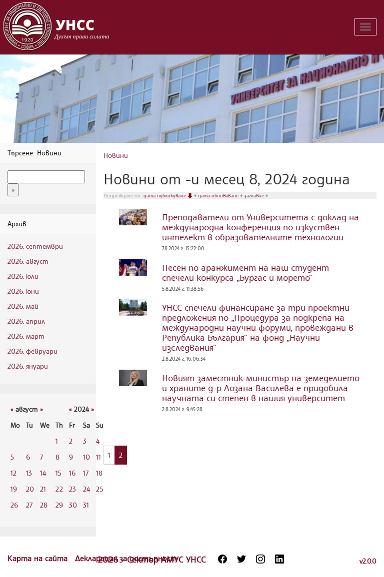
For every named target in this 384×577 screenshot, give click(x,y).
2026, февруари (33, 351)
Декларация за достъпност (126, 558)
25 (100, 489)
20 (30, 489)
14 (43, 473)
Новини (116, 155)
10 (86, 457)
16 (72, 473)
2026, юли (23, 276)
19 (13, 489)
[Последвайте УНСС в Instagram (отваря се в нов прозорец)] (260, 559)
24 (86, 489)
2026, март (26, 336)
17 (85, 473)
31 (86, 505)
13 (29, 473)
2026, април (26, 321)
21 (43, 489)
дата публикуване (166, 195)
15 (59, 473)
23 (72, 489)
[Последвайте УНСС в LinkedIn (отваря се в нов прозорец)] (279, 559)
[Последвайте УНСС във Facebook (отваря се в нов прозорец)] (222, 559)
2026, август (28, 261)
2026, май (23, 306)
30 (73, 505)
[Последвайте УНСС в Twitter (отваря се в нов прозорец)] (241, 559)
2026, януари (28, 366)
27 (29, 505)
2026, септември (35, 246)
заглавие (255, 195)
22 (59, 489)
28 (44, 505)
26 (14, 505)
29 (59, 505)
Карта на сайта (39, 558)
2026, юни (23, 291)
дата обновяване (219, 195)
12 (13, 473)
